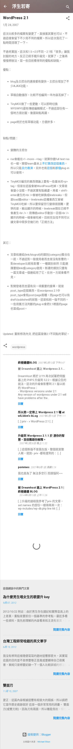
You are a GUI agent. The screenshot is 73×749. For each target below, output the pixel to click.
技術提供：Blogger (39, 734)
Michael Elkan (43, 742)
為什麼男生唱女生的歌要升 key (26, 597)
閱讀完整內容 (61, 629)
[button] (68, 19)
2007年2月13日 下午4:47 (51, 362)
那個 (58, 168)
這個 (50, 168)
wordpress (18, 347)
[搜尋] (68, 7)
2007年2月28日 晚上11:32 (33, 443)
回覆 (20, 403)
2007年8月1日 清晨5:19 (43, 467)
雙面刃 (8, 685)
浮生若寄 (21, 6)
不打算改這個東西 (53, 163)
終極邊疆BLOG (27, 362)
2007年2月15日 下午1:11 (52, 416)
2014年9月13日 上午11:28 (33, 495)
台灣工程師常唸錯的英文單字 (25, 641)
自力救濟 (27, 168)
